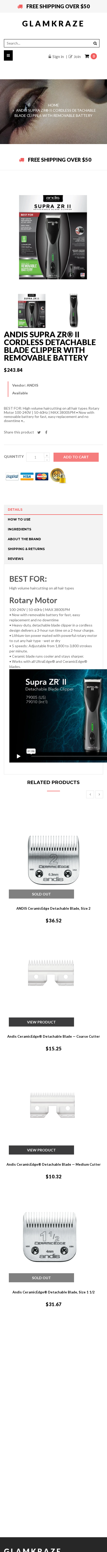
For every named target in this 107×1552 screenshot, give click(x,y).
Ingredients (19, 529)
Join (77, 56)
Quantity (14, 456)
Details (15, 509)
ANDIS (32, 385)
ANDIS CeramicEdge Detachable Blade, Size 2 (53, 908)
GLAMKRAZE (53, 23)
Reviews (15, 559)
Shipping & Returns (26, 549)
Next (99, 794)
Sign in (58, 56)
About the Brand (24, 539)
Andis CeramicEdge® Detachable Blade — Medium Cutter (53, 1164)
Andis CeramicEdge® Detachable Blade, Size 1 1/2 (53, 1292)
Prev (90, 794)
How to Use (19, 519)
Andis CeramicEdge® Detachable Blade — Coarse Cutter (53, 1036)
